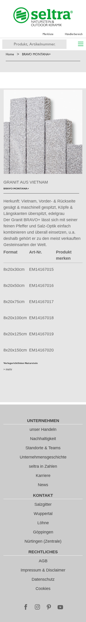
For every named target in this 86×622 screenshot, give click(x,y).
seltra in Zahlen (43, 466)
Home (10, 54)
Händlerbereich (74, 34)
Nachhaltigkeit (43, 438)
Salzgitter (43, 504)
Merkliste (48, 34)
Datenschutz (43, 579)
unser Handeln (43, 429)
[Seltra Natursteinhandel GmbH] (43, 16)
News (43, 484)
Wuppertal (43, 513)
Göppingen (43, 532)
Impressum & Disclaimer (43, 570)
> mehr (7, 369)
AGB (43, 561)
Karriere (43, 475)
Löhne (43, 523)
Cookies (43, 588)
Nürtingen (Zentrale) (43, 541)
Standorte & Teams (43, 448)
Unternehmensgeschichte (43, 457)
